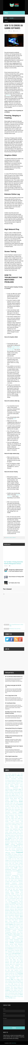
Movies (21, 915)
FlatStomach (15, 857)
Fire (6, 855)
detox (18, 832)
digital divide (10, 835)
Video (14, 985)
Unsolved (15, 984)
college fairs (7, 818)
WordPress (20, 993)
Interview (16, 886)
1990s (21, 775)
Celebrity (21, 810)
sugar (12, 970)
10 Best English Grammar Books (11, 756)
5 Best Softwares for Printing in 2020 (16, 576)
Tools (6, 981)
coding (6, 815)
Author (21, 792)
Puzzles (21, 939)
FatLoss (13, 852)
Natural (14, 918)
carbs (15, 807)
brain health (16, 803)
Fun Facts (17, 858)
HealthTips (21, 867)
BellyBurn (7, 796)
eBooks (10, 838)
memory (12, 906)
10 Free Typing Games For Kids (11, 695)
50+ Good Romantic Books (10, 703)
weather (11, 988)
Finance (15, 854)
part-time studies (13, 929)
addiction (18, 781)
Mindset (12, 910)
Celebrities (17, 810)
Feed (16, 639)
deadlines (12, 830)
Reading (12, 942)
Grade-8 (10, 864)
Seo (13, 954)
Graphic (18, 864)
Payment (19, 929)
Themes (7, 976)
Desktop (14, 832)
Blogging (7, 800)
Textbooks (20, 974)
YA (17, 996)
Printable (21, 936)
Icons (6, 880)
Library (21, 898)
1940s (21, 774)
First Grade (9, 855)
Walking (18, 987)
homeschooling (20, 874)
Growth (6, 866)
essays (9, 847)
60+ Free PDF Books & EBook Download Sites (14, 676)
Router (15, 948)
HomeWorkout (8, 875)
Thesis (10, 976)
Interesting (7, 884)
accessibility (13, 778)
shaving (6, 956)
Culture (21, 827)
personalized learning (10, 930)
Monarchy (12, 913)
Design (10, 832)
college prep (20, 818)
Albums (11, 784)
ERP (19, 845)
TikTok (21, 976)
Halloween (7, 867)
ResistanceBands (8, 947)
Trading (13, 981)
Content (21, 823)
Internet (11, 886)
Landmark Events (9, 892)
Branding (21, 803)
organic (6, 927)
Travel (16, 981)
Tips (12, 979)
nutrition (7, 924)
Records (6, 944)
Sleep (14, 959)
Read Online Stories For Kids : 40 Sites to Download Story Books (13, 712)
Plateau (10, 933)
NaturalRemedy (20, 918)
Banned (16, 793)
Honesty (21, 875)
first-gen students (19, 855)
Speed (17, 962)
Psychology (16, 939)
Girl (19, 861)
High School (7, 870)
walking (15, 987)
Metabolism (7, 907)
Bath (19, 793)
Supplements (12, 971)
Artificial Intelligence (9, 790)
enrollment (13, 844)
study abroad (12, 968)
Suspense (21, 971)
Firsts (6, 857)
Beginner (14, 795)
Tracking (9, 981)
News (6, 921)
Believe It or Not (19, 795)
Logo (19, 899)
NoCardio (21, 921)
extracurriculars (19, 849)
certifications (7, 812)
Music (6, 916)
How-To (17, 877)
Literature (13, 899)
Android (12, 786)
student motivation (19, 967)
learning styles (20, 895)
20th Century (15, 777)
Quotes (6, 942)
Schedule (12, 950)
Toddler (18, 979)
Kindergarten (16, 890)
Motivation (17, 915)
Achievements (18, 780)
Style (9, 970)
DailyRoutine (15, 829)
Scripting (17, 951)
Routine (17, 948)
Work (6, 994)
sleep (11, 959)
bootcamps (7, 803)
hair (22, 866)
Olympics (18, 924)
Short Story (16, 956)
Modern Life (7, 913)
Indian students (13, 881)
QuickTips (11, 941)
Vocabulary (7, 987)
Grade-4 (16, 863)
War (22, 987)
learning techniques (9, 896)
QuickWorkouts (17, 941)
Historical (14, 870)
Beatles (6, 795)
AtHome (15, 792)
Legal (22, 896)
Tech (16, 973)
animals (16, 786)
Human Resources (15, 878)
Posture (21, 935)
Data (19, 829)
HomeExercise (8, 872)
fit (8, 857)
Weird (12, 990)
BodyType (21, 800)
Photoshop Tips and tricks (15, 628)
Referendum (20, 944)
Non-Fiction (13, 922)
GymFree (13, 866)
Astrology (7, 792)
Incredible (7, 881)
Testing (16, 974)
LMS (16, 899)
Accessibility (20, 778)
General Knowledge (12, 861)
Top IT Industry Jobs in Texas (14, 582)
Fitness (11, 857)
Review (6, 948)
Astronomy (11, 792)
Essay (6, 847)
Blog (22, 798)
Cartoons (12, 810)
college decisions (19, 816)
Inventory (13, 887)
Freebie (9, 858)
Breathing (7, 804)
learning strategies (12, 895)
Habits (19, 866)
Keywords (7, 890)
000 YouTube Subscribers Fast (12, 774)
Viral (22, 985)
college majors (14, 818)
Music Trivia (11, 916)
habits (16, 866)
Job (9, 889)
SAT (9, 950)
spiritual (21, 962)
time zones (20, 977)
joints (17, 889)
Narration (7, 918)
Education (7, 839)
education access (14, 839)
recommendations (19, 942)
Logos (21, 899)
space (11, 962)
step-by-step (7, 965)
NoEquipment (7, 922)
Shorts (6, 958)
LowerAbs (10, 901)
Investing (17, 887)
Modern (14, 912)
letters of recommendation (10, 898)
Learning (17, 893)
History (18, 870)
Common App (19, 821)
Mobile (10, 912)
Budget (16, 804)
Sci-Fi (6, 951)
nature (6, 919)
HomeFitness (20, 872)
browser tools (12, 804)
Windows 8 (17, 991)
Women (6, 993)
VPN (12, 987)
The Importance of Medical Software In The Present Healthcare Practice (16, 570)
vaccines (7, 985)
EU (12, 847)
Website (16, 988)
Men (15, 906)
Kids (11, 890)
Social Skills (20, 961)
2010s (10, 777)
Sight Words (11, 958)
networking (21, 919)
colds (16, 815)
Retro (22, 947)
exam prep (7, 849)
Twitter (7, 639)
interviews (21, 886)
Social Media (13, 961)
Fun (13, 858)
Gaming (6, 861)
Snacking (7, 961)
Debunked (16, 830)
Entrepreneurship (9, 845)
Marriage (18, 903)
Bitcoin (15, 798)
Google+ (20, 639)
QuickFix (7, 941)
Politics (10, 935)
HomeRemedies (8, 874)
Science (10, 951)
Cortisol (18, 824)
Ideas (12, 880)
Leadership (7, 893)
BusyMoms (7, 806)
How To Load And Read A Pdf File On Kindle (13, 720)
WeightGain (20, 988)
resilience (21, 945)
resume (18, 947)
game (14, 418)
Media (17, 904)
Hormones (7, 877)
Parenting (7, 929)
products (13, 938)
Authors (6, 793)
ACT (22, 780)
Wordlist (16, 993)
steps (13, 965)
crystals (16, 827)
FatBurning (7, 852)
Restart (15, 947)
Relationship (7, 945)
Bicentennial (15, 796)
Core (10, 824)
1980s (18, 775)
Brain (11, 803)
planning (7, 933)
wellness (11, 991)
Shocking (11, 956)
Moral (6, 915)
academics (7, 778)
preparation (14, 936)
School (21, 950)
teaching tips (11, 973)
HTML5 (21, 877)
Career (6, 809)
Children (21, 812)
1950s (6, 775)
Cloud (21, 813)
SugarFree (16, 970)
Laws (22, 892)
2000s (6, 777)
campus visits (11, 807)
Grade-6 (21, 863)
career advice (11, 809)
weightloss (7, 990)
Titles (15, 979)
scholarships (16, 950)
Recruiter (11, 944)
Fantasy (13, 850)
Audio (18, 792)
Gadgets (7, 860)
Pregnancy (7, 936)
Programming (20, 938)
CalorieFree (12, 806)
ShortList (21, 956)
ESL (22, 845)
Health (15, 867)
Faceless (7, 850)
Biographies (20, 796)
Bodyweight (7, 801)
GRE (22, 864)
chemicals (14, 812)
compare (13, 823)
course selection (14, 826)
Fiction (9, 854)
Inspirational (14, 883)
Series (15, 954)
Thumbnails (17, 976)
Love (6, 901)
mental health (20, 906)
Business (20, 804)
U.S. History (8, 984)
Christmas (7, 813)
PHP (18, 932)
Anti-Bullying (15, 787)
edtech (21, 838)
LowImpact (16, 901)
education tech (13, 841)
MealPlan (7, 904)
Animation (7, 787)
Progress (7, 939)
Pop (12, 935)
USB (22, 984)
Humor (21, 878)
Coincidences (11, 815)
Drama (18, 835)
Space (14, 962)
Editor (18, 838)
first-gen (14, 855)
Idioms (15, 880)
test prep (12, 974)
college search (8, 820)
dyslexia (6, 836)
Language (17, 892)
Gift (17, 861)
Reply (11, 31)
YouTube (10, 997)
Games (10, 537)
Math (22, 903)
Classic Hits (12, 813)
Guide (9, 866)
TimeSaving (7, 979)
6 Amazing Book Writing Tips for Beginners (13, 728)
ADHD (21, 781)
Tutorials (10, 982)
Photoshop (14, 932)
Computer (17, 823)
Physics (21, 932)
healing (11, 867)
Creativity (7, 827)
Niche (10, 921)
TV (16, 982)
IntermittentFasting (13, 884)
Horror (12, 877)
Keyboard (21, 889)
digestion (17, 833)
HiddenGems (20, 869)
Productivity (7, 938)
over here (8, 95)
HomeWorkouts (15, 875)
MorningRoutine (11, 915)
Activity (9, 781)
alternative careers (19, 784)
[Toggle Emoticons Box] (4, 594)
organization (12, 927)
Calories (17, 806)
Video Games (18, 985)
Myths (21, 916)
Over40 (21, 927)
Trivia (19, 981)
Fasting (21, 850)
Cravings (21, 826)
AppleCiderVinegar (8, 789)
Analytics (7, 786)
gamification (20, 860)
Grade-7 (7, 864)
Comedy (6, 821)
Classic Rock (17, 813)
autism (10, 793)
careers (8, 810)
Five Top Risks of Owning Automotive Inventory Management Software (13, 563)
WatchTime (7, 988)
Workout (9, 994)
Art (22, 789)
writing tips (12, 996)
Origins (17, 927)
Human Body (8, 878)
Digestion (21, 833)
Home (5, 18)
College (12, 816)
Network (16, 919)
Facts (10, 850)
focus (19, 857)
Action (6, 781)
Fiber (6, 854)
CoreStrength (14, 824)
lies (6, 899)
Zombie (14, 997)
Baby (13, 793)
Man (10, 903)
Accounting (7, 780)
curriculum (7, 829)
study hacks (17, 968)
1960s (9, 775)
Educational (7, 842)
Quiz (22, 941)
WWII (15, 996)
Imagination (20, 880)
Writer (21, 994)
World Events (17, 994)
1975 (15, 775)
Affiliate (17, 783)
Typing (21, 982)
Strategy (17, 965)
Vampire (10, 985)
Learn (12, 893)
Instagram (21, 883)
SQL (14, 964)
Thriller (13, 976)
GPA (13, 863)
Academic (21, 777)
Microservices (13, 907)
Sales (6, 950)
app (22, 787)
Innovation (21, 881)
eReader (15, 845)
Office (15, 924)
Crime (12, 827)
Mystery (17, 916)
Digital (6, 835)
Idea (9, 880)
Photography (8, 932)
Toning (21, 979)
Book (12, 801)
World (12, 994)
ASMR (16, 790)
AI (19, 783)
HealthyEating (8, 869)
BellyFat (11, 796)
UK (12, 984)
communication (8, 823)
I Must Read (14, 1043)
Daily (11, 829)
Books (21, 801)
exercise (13, 849)
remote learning (14, 945)
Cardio (21, 807)
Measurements (12, 904)
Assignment (20, 790)
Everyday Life (20, 847)
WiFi (14, 991)
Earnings (17, 836)
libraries (18, 898)
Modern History (20, 912)
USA (19, 984)
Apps (20, 789)
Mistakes (7, 912)
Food (6, 858)
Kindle (21, 890)
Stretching (7, 967)
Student (12, 967)
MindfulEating (20, 909)
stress (21, 965)
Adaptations (13, 781)
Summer (21, 970)
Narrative (11, 918)
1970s (12, 775)
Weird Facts (17, 990)
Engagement (20, 842)
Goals (10, 863)
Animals (21, 786)
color (18, 820)
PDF (22, 929)
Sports (11, 964)
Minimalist (17, 910)
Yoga (19, 996)
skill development (19, 958)
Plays (22, 933)
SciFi (14, 951)
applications (15, 789)
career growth (17, 809)
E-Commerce (12, 836)
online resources (19, 925)
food (22, 857)
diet (12, 833)
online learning (12, 925)
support (16, 971)
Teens (6, 974)
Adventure (13, 783)
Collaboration (20, 815)
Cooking (6, 824)
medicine (21, 904)
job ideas (13, 889)
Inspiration (7, 883)
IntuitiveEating (8, 887)
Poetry (6, 935)
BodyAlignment (14, 800)
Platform (14, 933)
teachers (7, 973)
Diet (14, 833)
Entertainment (20, 844)
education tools (20, 841)
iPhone (21, 887)
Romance (11, 948)
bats (22, 793)
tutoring (13, 982)
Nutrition (11, 924)
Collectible (7, 816)
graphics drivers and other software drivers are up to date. (13, 348)
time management (10, 977)
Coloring (21, 820)
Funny (21, 858)
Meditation (7, 906)
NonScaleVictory (19, 922)
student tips (7, 968)
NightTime (15, 921)
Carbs (18, 807)
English (7, 844)
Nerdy (13, 919)
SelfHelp (10, 954)
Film (12, 854)
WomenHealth (11, 993)
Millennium (12, 909)
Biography (7, 798)
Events (15, 847)
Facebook (12, 639)
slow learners (20, 959)
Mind (16, 909)
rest (13, 947)
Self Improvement (16, 953)
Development (8, 833)
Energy (15, 842)
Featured (11, 18)
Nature (9, 919)
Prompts (11, 939)
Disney (15, 835)
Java (6, 889)
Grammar (15, 864)
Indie (17, 881)
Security (10, 953)
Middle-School (20, 907)
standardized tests (19, 964)
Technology (20, 973)
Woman (21, 991)
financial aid (20, 854)
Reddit (15, 944)
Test (9, 974)
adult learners (8, 783)
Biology (11, 798)
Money (21, 913)
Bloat (19, 798)
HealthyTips (14, 869)
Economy (14, 838)
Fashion (17, 850)
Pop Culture (17, 935)
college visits (14, 820)
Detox (22, 832)
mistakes (21, 910)
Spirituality (7, 964)
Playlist (18, 933)
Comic (12, 821)
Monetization (17, 913)
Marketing (13, 903)
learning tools (17, 896)
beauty (10, 795)
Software (14, 537)
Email (12, 842)
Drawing (21, 835)
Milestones (7, 909)
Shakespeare (20, 954)
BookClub (16, 801)
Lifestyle (9, 899)
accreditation (12, 780)
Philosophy (20, 930)
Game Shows (11, 860)
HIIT (11, 870)
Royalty (21, 948)
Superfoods (7, 971)
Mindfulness (7, 910)
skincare (6, 959)
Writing (7, 996)
